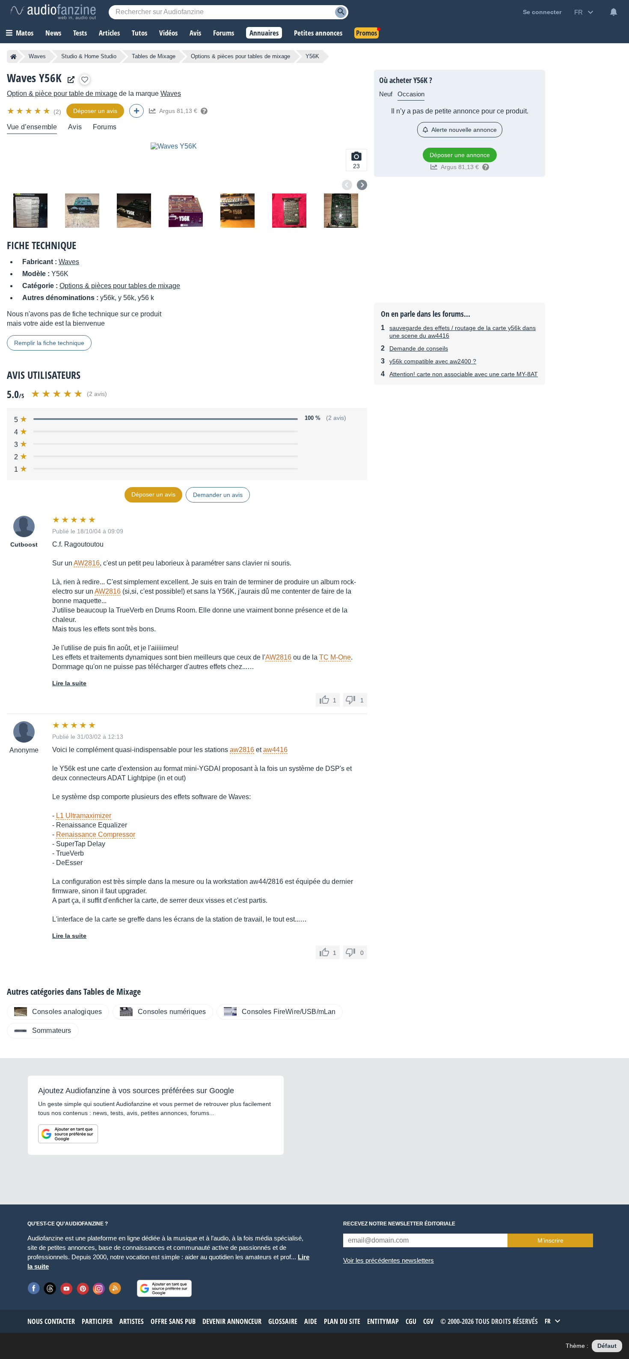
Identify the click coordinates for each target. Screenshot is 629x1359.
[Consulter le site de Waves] (68, 79)
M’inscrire (550, 1240)
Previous (347, 185)
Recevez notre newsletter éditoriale (399, 1224)
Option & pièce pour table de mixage (62, 93)
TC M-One (335, 657)
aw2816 (242, 749)
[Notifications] (613, 12)
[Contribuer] (136, 111)
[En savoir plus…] (204, 110)
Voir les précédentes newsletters (388, 1260)
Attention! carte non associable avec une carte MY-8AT (463, 374)
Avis (75, 127)
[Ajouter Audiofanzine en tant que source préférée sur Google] (68, 1133)
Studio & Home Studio (88, 56)
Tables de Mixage (153, 56)
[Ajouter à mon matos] (84, 79)
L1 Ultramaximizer (83, 815)
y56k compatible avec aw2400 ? (432, 361)
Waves (37, 56)
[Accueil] (13, 56)
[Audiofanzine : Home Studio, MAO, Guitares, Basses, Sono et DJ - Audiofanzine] (53, 12)
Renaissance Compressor (95, 834)
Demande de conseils (418, 348)
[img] (29, 111)
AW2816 (87, 563)
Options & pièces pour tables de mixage (240, 56)
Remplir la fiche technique (49, 342)
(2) (57, 111)
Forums (104, 127)
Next (362, 185)
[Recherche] (341, 12)
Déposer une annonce (460, 155)
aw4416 (275, 749)
